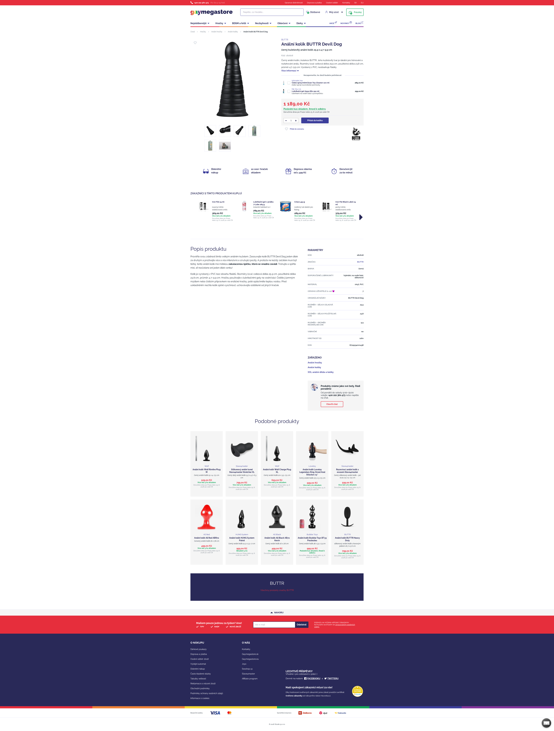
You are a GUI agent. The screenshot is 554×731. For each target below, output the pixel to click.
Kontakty (346, 3)
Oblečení (282, 23)
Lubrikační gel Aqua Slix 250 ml (305, 91)
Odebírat (301, 624)
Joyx (244, 664)
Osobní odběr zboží (199, 659)
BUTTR (284, 40)
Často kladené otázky (200, 674)
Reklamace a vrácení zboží (203, 683)
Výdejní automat (198, 664)
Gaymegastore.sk (250, 654)
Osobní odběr (332, 3)
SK (355, 3)
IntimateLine (297, 80)
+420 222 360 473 (201, 3)
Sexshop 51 (247, 669)
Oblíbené (314, 12)
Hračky (219, 23)
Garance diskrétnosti (294, 3)
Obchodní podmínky (200, 688)
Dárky (299, 23)
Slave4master (248, 674)
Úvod (192, 32)
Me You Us (296, 89)
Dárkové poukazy (198, 649)
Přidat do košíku (315, 120)
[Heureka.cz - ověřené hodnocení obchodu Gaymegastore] (357, 696)
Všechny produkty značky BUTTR (277, 590)
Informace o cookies (199, 698)
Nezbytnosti (261, 23)
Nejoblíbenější (198, 23)
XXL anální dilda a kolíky (321, 372)
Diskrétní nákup (197, 669)
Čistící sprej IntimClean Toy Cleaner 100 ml (310, 83)
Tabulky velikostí (198, 678)
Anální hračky (216, 32)
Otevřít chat (332, 404)
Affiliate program (250, 678)
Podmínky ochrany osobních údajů (206, 693)
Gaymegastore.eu (250, 659)
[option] (215, 211)
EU (362, 3)
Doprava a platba (314, 3)
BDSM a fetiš (239, 23)
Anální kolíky (233, 32)
